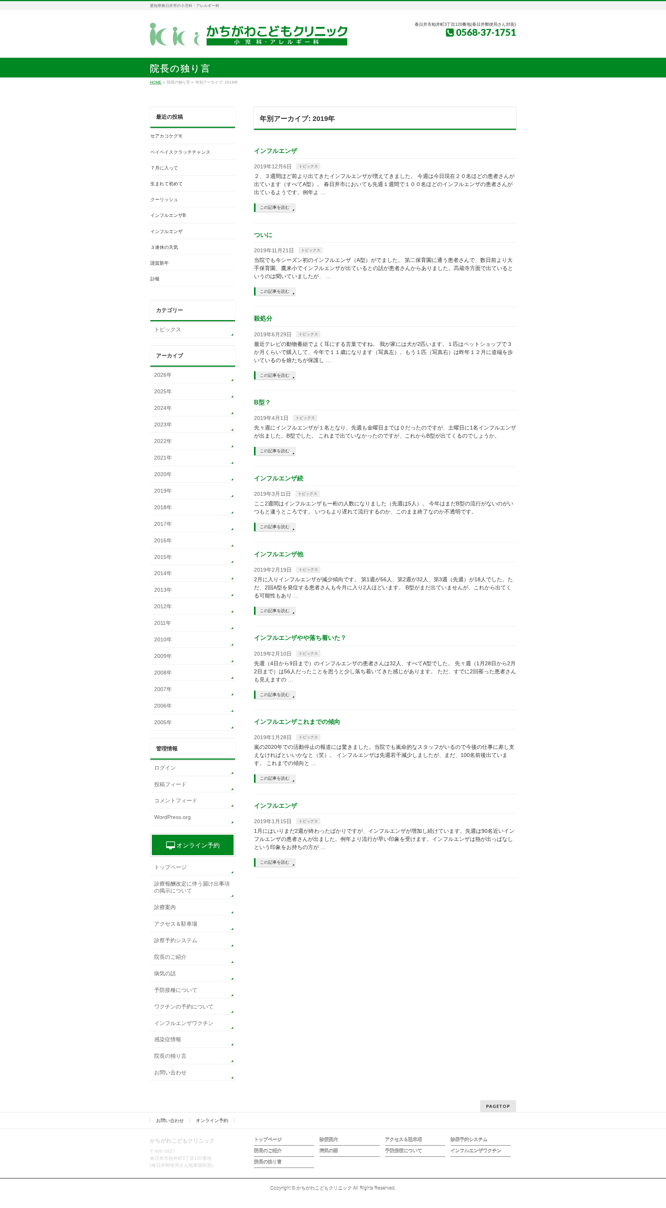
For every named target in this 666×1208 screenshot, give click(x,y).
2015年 (163, 557)
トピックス (308, 166)
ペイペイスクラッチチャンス (180, 152)
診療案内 (165, 907)
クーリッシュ (164, 199)
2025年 (163, 391)
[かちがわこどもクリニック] (248, 37)
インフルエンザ (275, 151)
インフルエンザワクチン (184, 1023)
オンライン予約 (197, 845)
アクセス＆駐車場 (175, 924)
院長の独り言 (170, 1056)
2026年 (163, 375)
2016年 (163, 540)
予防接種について (175, 990)
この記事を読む (274, 207)
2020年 (163, 474)
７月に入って (164, 168)
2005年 (163, 722)
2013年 (163, 590)
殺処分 (263, 318)
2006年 (163, 706)
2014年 (163, 573)
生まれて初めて (166, 183)
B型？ (262, 402)
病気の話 (165, 973)
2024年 (163, 408)
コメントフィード (175, 800)
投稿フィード (170, 784)
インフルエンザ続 (278, 478)
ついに (263, 235)
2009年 (163, 656)
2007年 (163, 689)
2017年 (163, 524)
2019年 (163, 491)
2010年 (163, 639)
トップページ (170, 867)
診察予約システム (175, 940)
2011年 (162, 623)
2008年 (163, 672)
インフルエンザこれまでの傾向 (297, 721)
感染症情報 (167, 1039)
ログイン (165, 768)
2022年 (163, 441)
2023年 (163, 424)
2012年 (163, 606)
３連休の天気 (164, 247)
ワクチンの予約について (184, 1006)
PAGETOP (498, 1106)
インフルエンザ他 (278, 554)
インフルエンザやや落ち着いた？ (300, 637)
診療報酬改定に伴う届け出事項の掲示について (192, 887)
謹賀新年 (159, 263)
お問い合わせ (170, 1072)
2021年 (163, 458)
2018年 (163, 507)
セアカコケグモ (166, 136)
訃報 (155, 279)
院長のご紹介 (170, 957)
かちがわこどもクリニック (324, 1188)
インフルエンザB (168, 215)
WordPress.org (172, 817)
